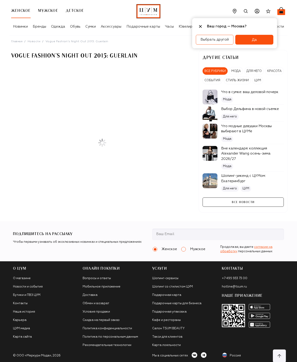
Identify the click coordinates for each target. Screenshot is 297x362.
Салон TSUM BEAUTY (168, 328)
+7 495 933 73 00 (234, 278)
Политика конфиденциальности (107, 328)
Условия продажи (96, 311)
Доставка (90, 295)
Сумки (90, 26)
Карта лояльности (166, 345)
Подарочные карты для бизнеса (176, 303)
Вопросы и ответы (97, 278)
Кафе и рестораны (166, 320)
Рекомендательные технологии (107, 345)
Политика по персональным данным (110, 336)
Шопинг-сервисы (165, 278)
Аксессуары (111, 26)
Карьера (19, 320)
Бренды (39, 26)
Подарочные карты (143, 26)
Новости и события (28, 286)
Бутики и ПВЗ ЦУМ (26, 295)
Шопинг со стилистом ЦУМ (172, 286)
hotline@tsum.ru (234, 286)
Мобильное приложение (101, 286)
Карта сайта (22, 336)
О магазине (22, 278)
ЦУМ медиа (21, 328)
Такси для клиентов (167, 336)
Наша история (24, 311)
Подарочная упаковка (169, 311)
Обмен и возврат (96, 303)
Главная (17, 41)
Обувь (75, 26)
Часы (169, 26)
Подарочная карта (166, 295)
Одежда (58, 26)
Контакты (20, 303)
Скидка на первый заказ (101, 320)
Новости (34, 41)
